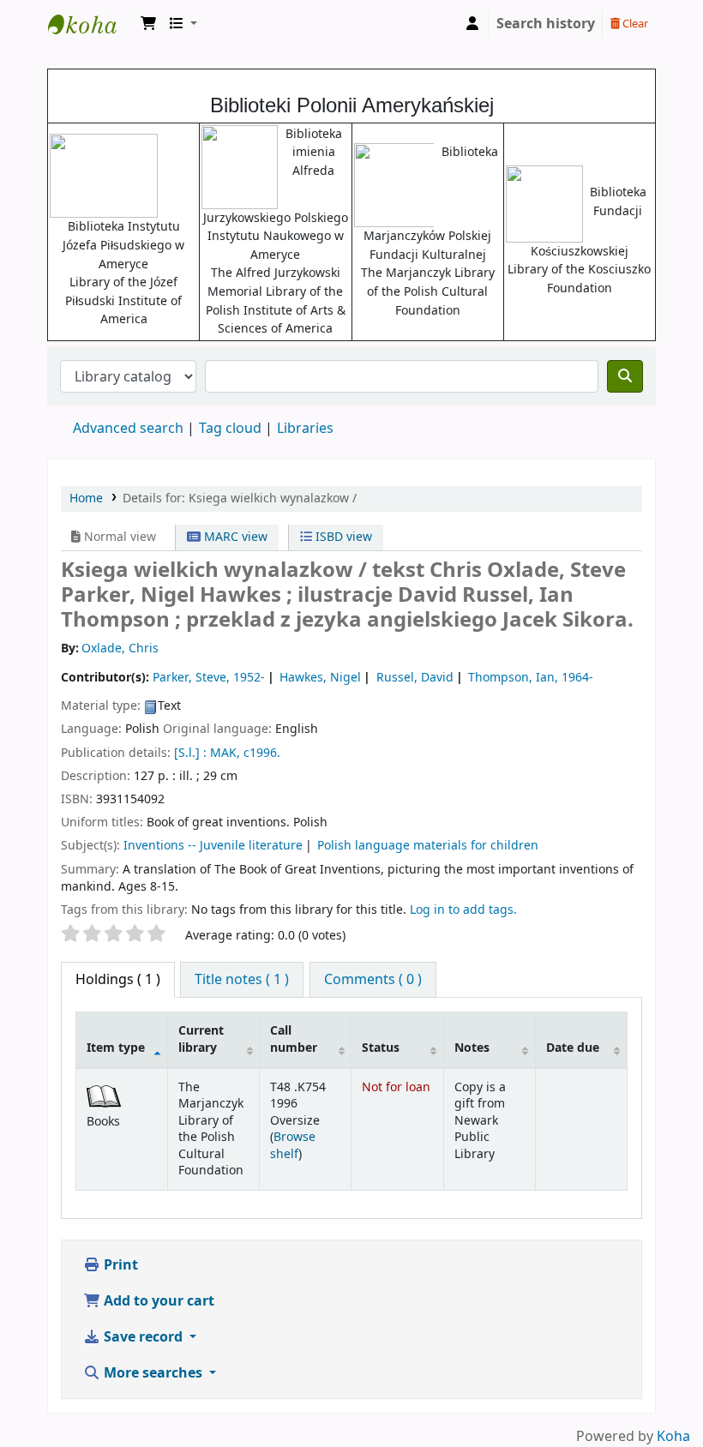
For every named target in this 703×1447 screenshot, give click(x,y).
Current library (201, 1039)
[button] (148, 24)
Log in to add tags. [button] (463, 910)
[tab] (241, 980)
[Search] (625, 376)
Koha (673, 1436)
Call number (293, 1039)
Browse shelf (292, 1145)
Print (119, 1265)
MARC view (234, 537)
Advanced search (128, 428)
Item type (116, 1048)
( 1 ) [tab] (117, 980)
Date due (572, 1048)
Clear (634, 23)
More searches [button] (153, 1373)
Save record (143, 1337)
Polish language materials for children (427, 846)
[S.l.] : (190, 753)
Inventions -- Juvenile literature (213, 846)
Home (86, 498)
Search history (545, 24)
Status (381, 1048)
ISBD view (342, 537)
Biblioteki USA (91, 24)
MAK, (225, 753)
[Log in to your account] (472, 24)
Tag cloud (230, 428)
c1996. (261, 753)
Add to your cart (157, 1301)
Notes (472, 1048)
